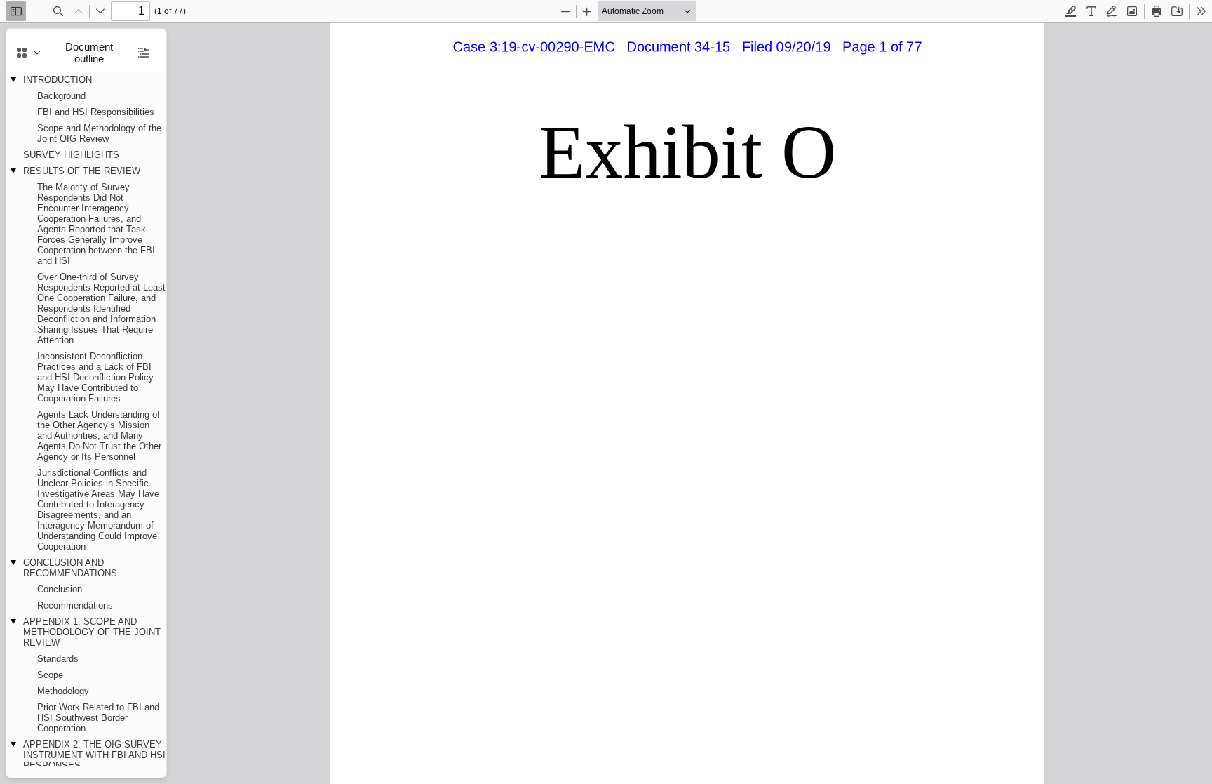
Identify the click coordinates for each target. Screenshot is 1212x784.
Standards (58, 658)
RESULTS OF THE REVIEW (81, 171)
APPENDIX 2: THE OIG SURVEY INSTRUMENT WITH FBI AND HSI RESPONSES (94, 755)
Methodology (63, 691)
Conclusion (59, 589)
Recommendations (75, 605)
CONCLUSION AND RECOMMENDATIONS (70, 567)
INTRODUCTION (57, 79)
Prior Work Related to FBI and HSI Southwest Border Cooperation (98, 717)
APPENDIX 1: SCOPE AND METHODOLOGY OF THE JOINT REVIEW (92, 632)
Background (61, 96)
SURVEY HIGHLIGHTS (71, 155)
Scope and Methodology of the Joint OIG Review (99, 133)
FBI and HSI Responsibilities (95, 112)
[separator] (170, 403)
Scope (50, 675)
